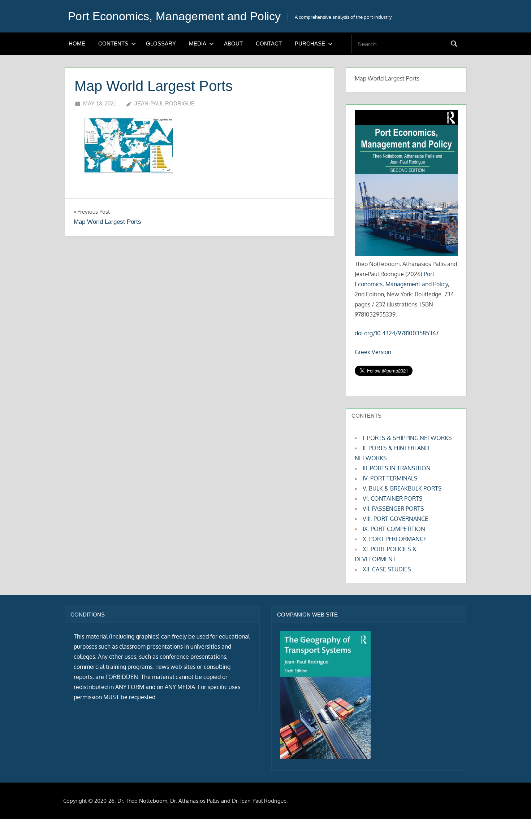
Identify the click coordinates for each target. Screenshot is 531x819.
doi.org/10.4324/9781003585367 (397, 333)
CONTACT (269, 43)
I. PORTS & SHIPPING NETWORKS (407, 437)
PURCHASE (310, 43)
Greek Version (373, 352)
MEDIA (197, 43)
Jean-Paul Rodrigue (164, 103)
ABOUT (233, 43)
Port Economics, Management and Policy (174, 16)
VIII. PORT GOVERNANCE (395, 518)
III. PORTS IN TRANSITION (397, 468)
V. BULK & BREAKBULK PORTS (402, 488)
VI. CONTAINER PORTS (393, 498)
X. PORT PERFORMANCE (395, 539)
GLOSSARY (161, 43)
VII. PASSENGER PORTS (393, 508)
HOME (77, 43)
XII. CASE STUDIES (387, 569)
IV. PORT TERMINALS (390, 478)
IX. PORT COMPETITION (394, 528)
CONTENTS (113, 43)
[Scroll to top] (514, 802)
